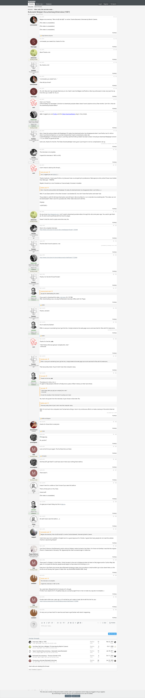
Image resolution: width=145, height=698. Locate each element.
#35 (116, 597)
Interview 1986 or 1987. (40, 642)
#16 (116, 274)
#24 (116, 434)
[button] (44, 4)
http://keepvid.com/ (53, 214)
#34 (116, 575)
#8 (116, 111)
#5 (116, 76)
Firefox (54, 174)
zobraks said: (44, 359)
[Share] (114, 17)
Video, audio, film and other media (49, 643)
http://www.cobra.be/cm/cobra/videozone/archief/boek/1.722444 (58, 257)
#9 (116, 130)
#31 (116, 529)
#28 (116, 482)
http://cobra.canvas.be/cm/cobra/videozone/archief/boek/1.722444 (59, 601)
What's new (39, 4)
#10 (116, 149)
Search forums (38, 6)
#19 (116, 322)
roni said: (43, 376)
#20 (116, 338)
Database (49, 4)
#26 (116, 459)
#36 (116, 609)
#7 (116, 99)
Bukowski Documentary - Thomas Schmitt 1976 (47, 656)
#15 (116, 255)
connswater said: (45, 532)
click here (63, 297)
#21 (116, 356)
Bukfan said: (44, 187)
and (47, 35)
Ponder (34, 643)
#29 (116, 501)
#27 (116, 470)
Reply (115, 32)
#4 (116, 62)
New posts (30, 6)
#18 (116, 308)
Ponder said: (44, 578)
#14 (116, 241)
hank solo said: (44, 172)
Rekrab (111, 657)
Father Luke (110, 661)
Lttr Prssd (35, 652)
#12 (116, 211)
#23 (116, 421)
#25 (116, 446)
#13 (116, 225)
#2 (116, 38)
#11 (116, 165)
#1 (116, 16)
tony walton (35, 657)
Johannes (34, 648)
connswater (32, 14)
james (112, 647)
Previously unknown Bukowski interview (45, 660)
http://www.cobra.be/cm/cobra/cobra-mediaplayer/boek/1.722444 (59, 230)
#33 (116, 560)
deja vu (63, 504)
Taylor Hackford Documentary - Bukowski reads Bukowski (50, 651)
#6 (116, 88)
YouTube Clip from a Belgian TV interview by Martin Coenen (50, 646)
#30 (116, 516)
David (112, 652)
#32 (116, 546)
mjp (33, 661)
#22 (116, 373)
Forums (31, 4)
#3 (116, 49)
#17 (116, 288)
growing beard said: (46, 291)
